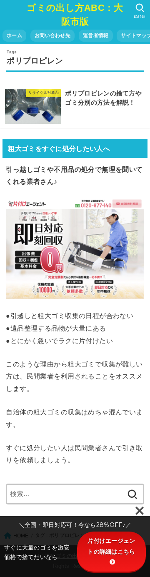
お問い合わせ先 (52, 35)
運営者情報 (95, 35)
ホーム (14, 35)
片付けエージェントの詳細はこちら (111, 546)
